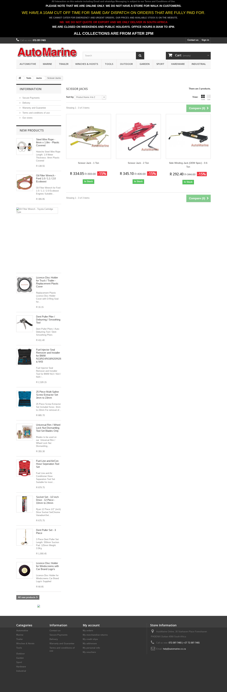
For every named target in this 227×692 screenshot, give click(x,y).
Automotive (28, 63)
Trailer (63, 63)
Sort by (70, 97)
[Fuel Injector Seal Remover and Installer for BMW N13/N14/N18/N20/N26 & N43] (24, 357)
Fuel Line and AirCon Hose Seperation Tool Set (47, 463)
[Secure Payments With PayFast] (38, 606)
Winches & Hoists (86, 63)
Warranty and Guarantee (34, 108)
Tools (109, 63)
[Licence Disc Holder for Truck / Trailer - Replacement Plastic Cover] (24, 284)
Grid (203, 99)
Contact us (192, 40)
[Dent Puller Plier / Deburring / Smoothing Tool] (24, 323)
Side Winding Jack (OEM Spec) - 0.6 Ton (188, 165)
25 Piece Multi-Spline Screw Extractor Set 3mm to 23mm (47, 394)
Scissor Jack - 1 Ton (88, 163)
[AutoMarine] (47, 52)
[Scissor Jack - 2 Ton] (138, 136)
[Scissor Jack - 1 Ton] (88, 136)
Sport (160, 63)
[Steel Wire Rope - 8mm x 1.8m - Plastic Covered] (24, 146)
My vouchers (89, 652)
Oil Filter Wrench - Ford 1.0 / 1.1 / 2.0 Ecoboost (46, 178)
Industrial (199, 63)
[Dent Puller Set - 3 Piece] (24, 537)
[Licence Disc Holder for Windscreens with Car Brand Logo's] (24, 570)
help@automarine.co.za (174, 649)
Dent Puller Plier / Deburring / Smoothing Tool (48, 319)
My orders (88, 630)
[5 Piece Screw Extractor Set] (24, 399)
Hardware (178, 63)
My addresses (90, 643)
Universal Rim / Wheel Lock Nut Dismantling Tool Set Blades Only (48, 427)
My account (91, 625)
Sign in (205, 40)
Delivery (26, 103)
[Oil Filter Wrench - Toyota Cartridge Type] (37, 210)
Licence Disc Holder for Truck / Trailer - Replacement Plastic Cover (47, 282)
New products (32, 130)
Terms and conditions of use (36, 113)
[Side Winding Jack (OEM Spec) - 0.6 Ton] (188, 136)
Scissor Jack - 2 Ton (138, 163)
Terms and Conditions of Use (160, 1)
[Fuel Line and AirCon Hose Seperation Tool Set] (24, 468)
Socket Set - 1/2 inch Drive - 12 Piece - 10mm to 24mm (47, 500)
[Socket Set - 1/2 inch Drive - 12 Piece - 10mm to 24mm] (24, 504)
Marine (47, 63)
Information (31, 89)
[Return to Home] (20, 78)
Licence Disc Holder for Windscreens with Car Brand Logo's (47, 566)
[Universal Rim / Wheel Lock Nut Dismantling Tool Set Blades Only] (24, 432)
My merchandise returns (95, 635)
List (208, 99)
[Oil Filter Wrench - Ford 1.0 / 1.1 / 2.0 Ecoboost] (24, 182)
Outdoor (126, 63)
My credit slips (90, 639)
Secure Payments (31, 98)
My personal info (91, 648)
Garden (145, 63)
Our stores (27, 118)
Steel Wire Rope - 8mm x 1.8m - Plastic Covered (47, 142)
